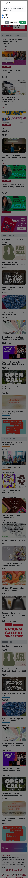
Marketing (5, 17)
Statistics (5, 16)
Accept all (22, 22)
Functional (5, 14)
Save (6, 22)
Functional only (14, 22)
